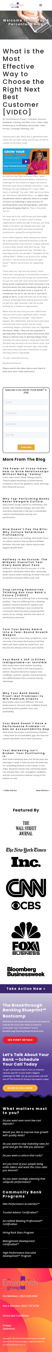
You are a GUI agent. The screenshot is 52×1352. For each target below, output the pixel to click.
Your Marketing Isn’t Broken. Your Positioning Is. (24, 753)
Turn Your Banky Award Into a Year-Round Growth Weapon (25, 632)
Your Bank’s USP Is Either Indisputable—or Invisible (25, 661)
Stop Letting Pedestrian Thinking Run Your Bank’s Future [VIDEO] (24, 592)
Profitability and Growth (27, 125)
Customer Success (37, 119)
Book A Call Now (20, 1088)
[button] (26, 161)
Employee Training (12, 122)
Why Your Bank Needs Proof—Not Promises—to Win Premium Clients (23, 695)
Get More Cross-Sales (32, 122)
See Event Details (20, 1039)
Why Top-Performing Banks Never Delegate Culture (26, 500)
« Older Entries (10, 790)
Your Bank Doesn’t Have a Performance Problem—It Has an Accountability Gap (26, 726)
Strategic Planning (20, 128)
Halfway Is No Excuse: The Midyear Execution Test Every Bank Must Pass (25, 562)
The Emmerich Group (15, 119)
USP (32, 128)
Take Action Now (25, 988)
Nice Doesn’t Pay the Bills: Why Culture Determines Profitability (25, 532)
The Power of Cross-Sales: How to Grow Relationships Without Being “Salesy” (26, 471)
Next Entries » (42, 790)
